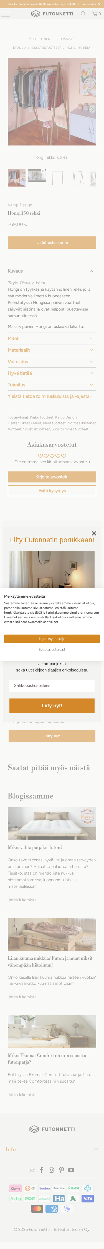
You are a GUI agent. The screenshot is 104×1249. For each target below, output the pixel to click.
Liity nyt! (52, 705)
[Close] (94, 533)
